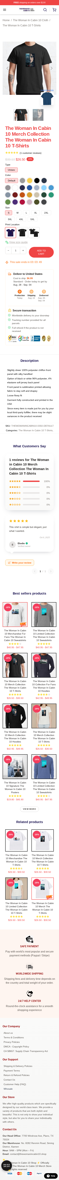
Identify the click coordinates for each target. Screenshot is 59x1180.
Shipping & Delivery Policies (18, 1066)
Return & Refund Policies (17, 1075)
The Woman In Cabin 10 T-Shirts (22, 25)
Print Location (12, 224)
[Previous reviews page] (35, 571)
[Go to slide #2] (38, 115)
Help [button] (53, 1176)
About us (8, 1033)
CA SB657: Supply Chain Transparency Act (26, 1051)
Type (7, 164)
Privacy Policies (12, 1042)
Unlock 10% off (6, 1165)
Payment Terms (12, 1070)
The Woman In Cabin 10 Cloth (30, 20)
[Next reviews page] (51, 571)
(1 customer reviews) (30, 153)
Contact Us (9, 1079)
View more (29, 809)
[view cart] (54, 10)
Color (8, 175)
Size (7, 207)
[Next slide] (51, 68)
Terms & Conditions (14, 1037)
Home (6, 20)
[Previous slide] (7, 68)
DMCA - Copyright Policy (16, 1046)
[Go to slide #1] (21, 115)
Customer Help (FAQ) (15, 1084)
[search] (45, 10)
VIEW (15, 623)
